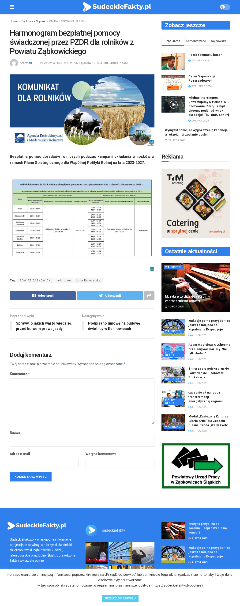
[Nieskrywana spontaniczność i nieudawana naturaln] (97, 553)
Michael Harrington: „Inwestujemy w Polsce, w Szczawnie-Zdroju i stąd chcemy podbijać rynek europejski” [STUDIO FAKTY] (208, 106)
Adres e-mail (20, 454)
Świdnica (172, 379)
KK (30, 63)
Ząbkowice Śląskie (33, 21)
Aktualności (119, 63)
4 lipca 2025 (175, 306)
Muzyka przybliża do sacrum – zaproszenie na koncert (207, 528)
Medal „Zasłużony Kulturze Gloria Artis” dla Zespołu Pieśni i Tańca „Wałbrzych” (208, 421)
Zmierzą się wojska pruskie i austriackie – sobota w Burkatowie (208, 373)
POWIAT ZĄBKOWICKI (36, 280)
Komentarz (20, 373)
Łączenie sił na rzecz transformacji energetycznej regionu (205, 397)
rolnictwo (64, 280)
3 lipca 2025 (199, 407)
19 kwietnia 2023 (51, 63)
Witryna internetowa (101, 454)
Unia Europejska (88, 280)
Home (14, 21)
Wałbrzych (174, 267)
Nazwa (15, 433)
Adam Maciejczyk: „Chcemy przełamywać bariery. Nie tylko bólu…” (209, 349)
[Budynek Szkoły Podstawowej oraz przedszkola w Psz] (120, 553)
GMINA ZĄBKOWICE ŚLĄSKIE (67, 21)
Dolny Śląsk (170, 354)
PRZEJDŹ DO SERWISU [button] (120, 598)
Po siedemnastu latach (205, 55)
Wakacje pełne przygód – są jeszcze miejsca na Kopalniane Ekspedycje (209, 325)
